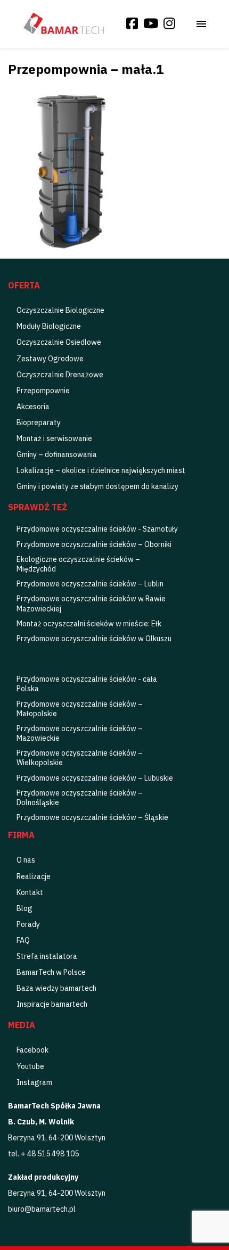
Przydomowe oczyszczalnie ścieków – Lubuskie (95, 778)
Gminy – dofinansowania (57, 454)
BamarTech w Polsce (51, 972)
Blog (24, 908)
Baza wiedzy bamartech (56, 988)
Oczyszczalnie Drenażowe (60, 374)
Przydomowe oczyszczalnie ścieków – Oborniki (94, 544)
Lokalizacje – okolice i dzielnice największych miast (101, 470)
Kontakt (30, 892)
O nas (26, 860)
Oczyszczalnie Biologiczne (60, 310)
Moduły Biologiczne (49, 326)
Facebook (32, 1050)
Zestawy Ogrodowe (50, 358)
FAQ (23, 940)
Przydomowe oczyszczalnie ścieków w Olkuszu (94, 638)
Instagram (34, 1082)
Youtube (30, 1066)
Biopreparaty (39, 422)
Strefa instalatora (47, 956)
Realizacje (34, 876)
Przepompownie (43, 390)
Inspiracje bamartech (52, 1004)
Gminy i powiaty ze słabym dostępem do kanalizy (97, 486)
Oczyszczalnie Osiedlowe (59, 342)
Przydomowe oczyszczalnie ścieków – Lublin (90, 584)
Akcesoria (33, 406)
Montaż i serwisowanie (54, 438)
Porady (28, 924)
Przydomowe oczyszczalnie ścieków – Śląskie (92, 817)
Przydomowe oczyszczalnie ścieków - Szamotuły (97, 529)
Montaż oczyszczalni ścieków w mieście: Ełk (89, 623)
